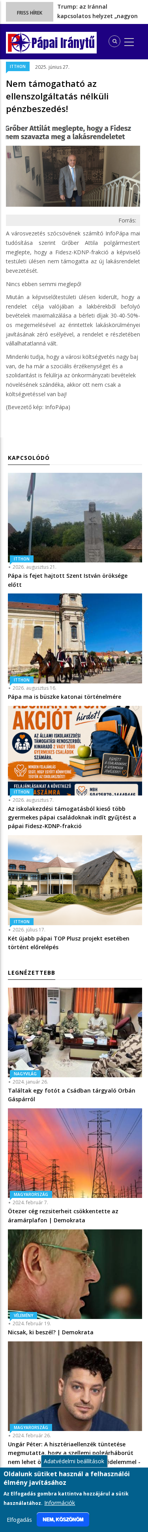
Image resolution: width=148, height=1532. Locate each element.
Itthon (18, 66)
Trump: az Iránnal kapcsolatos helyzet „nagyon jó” (97, 16)
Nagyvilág (25, 1073)
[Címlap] (20, 42)
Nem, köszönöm (63, 1519)
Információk (59, 1502)
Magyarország (31, 1194)
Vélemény (23, 1315)
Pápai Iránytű (63, 43)
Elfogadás (19, 1519)
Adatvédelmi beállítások (74, 1461)
